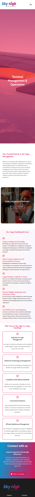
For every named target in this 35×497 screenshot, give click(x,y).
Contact (24, 495)
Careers (9, 495)
